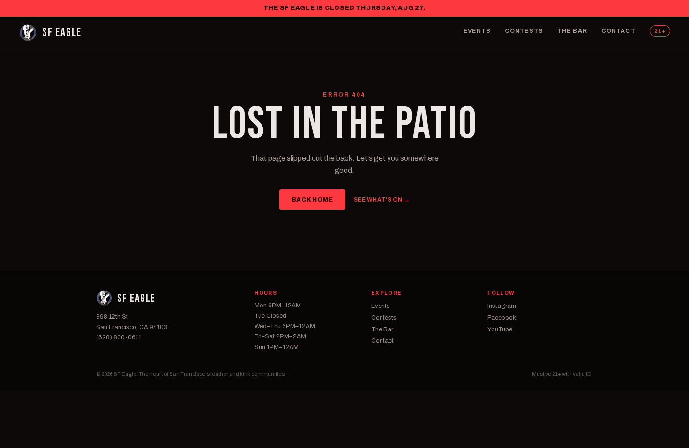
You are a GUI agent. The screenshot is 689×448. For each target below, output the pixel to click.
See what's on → (382, 199)
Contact (618, 31)
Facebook (501, 317)
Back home (312, 199)
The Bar (572, 31)
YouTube (499, 329)
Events (477, 31)
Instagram (501, 306)
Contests (524, 31)
